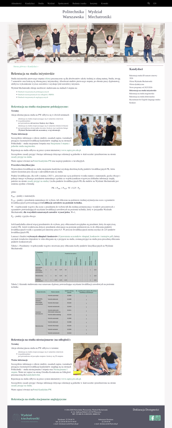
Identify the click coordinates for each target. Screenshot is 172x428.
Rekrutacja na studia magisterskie (141, 93)
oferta (47, 78)
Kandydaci (136, 69)
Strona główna (19, 66)
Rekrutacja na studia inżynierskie (142, 90)
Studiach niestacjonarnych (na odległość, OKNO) (36, 94)
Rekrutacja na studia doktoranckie (142, 96)
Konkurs (132, 102)
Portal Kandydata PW (42, 160)
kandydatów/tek (33, 374)
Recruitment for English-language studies (144, 99)
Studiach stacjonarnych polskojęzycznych (33, 91)
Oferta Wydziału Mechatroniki (140, 81)
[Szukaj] (149, 3)
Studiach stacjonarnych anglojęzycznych (33, 97)
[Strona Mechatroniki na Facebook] (152, 417)
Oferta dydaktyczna (136, 84)
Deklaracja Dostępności (146, 409)
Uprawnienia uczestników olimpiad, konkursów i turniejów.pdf (86, 236)
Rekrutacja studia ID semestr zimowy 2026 (143, 76)
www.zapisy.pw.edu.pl (71, 150)
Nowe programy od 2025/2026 (140, 87)
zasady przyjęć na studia (21, 156)
